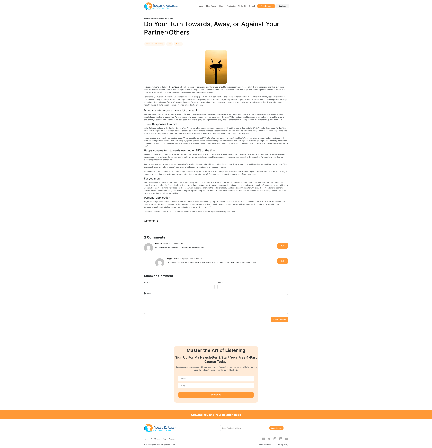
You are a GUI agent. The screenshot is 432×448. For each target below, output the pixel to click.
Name (147, 282)
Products (231, 6)
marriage (178, 44)
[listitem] (216, 18)
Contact (282, 6)
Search (252, 6)
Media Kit (242, 6)
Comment (148, 293)
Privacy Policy (283, 445)
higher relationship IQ (201, 185)
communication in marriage (154, 44)
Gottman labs (177, 87)
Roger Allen (171, 259)
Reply (283, 246)
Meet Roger (211, 6)
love (169, 44)
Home (200, 6)
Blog (221, 6)
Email (220, 282)
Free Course (266, 6)
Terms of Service (264, 445)
